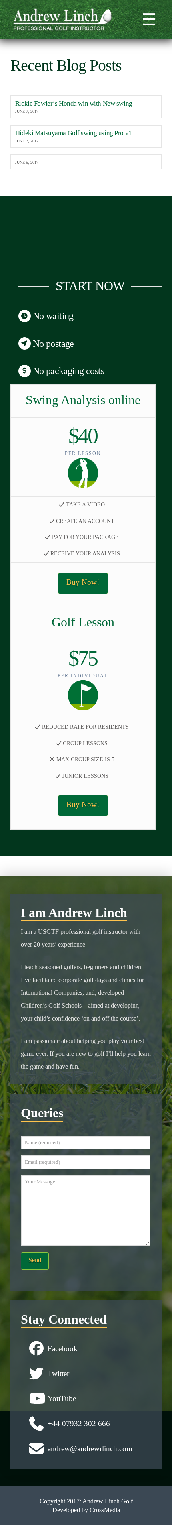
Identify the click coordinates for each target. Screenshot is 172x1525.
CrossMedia (105, 1510)
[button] (148, 19)
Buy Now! (82, 582)
